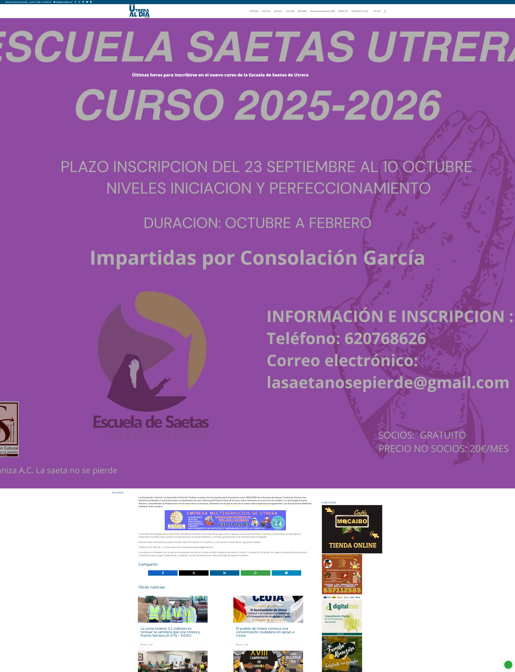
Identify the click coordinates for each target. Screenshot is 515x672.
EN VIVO (377, 11)
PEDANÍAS (302, 11)
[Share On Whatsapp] (255, 573)
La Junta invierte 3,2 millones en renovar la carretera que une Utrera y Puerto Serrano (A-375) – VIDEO (173, 621)
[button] (508, 665)
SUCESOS (278, 11)
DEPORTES (343, 11)
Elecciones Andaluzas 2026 (322, 11)
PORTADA (254, 11)
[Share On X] (193, 573)
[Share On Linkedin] (224, 573)
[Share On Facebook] (163, 573)
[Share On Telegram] (286, 573)
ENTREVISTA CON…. (361, 11)
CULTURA (290, 11)
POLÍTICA (266, 11)
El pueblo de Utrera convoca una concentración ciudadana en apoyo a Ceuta (268, 621)
